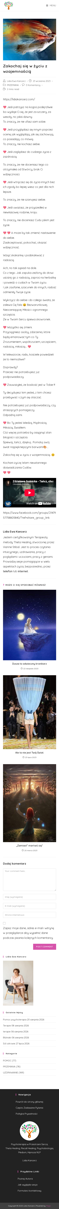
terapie (7, 1031)
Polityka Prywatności (26, 1113)
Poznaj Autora (25, 1178)
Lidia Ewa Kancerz (16, 81)
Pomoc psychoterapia (14, 1019)
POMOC (7, 1060)
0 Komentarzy (33, 85)
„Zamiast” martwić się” (29, 845)
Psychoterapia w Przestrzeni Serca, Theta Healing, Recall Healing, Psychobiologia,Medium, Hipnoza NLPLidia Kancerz (29, 1152)
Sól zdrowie (9, 1043)
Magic (48, 1206)
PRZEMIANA (13, 85)
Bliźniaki (7, 1037)
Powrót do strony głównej (29, 1101)
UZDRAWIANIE (10, 1072)
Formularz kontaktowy (29, 1190)
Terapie (7, 1025)
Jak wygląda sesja (27, 1184)
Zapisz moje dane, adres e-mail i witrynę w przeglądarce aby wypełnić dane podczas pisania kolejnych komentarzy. (28, 933)
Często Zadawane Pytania (29, 1107)
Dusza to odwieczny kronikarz (29, 663)
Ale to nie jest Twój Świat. (29, 752)
